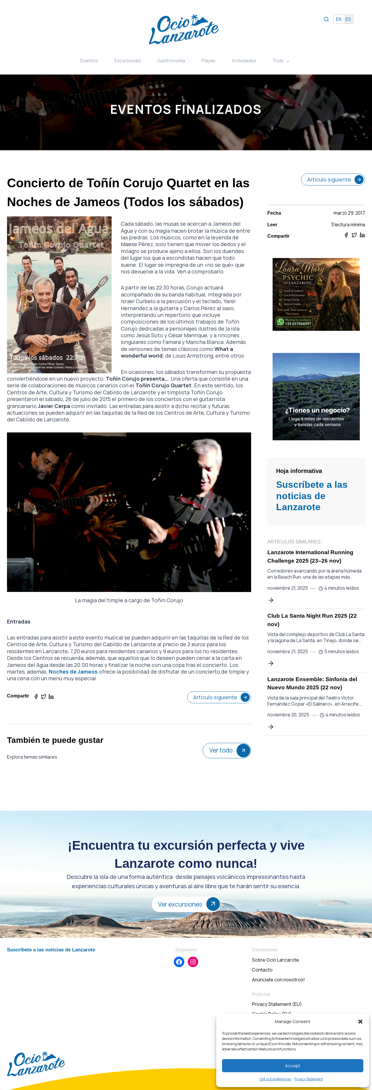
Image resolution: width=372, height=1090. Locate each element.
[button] (360, 1021)
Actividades (244, 60)
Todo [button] (278, 60)
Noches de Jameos (73, 671)
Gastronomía (171, 60)
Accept (292, 1066)
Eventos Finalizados (186, 109)
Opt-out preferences (275, 1079)
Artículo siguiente (215, 697)
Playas (208, 60)
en (338, 19)
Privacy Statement (308, 1079)
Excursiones (128, 60)
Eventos (89, 60)
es (348, 19)
